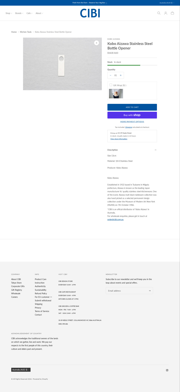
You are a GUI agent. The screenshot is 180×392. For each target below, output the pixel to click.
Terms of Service (42, 311)
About (38, 13)
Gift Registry (16, 290)
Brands (18, 13)
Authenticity (40, 286)
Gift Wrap (119, 85)
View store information (118, 139)
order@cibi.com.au (115, 219)
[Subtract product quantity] (110, 75)
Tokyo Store (16, 283)
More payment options (132, 121)
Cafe (29, 13)
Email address (114, 287)
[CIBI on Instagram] (167, 370)
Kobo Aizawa (113, 39)
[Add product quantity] (121, 75)
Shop (8, 13)
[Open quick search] (159, 13)
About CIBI (16, 279)
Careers (14, 297)
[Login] (166, 13)
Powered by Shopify (40, 379)
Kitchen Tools (26, 32)
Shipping (128, 127)
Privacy (38, 307)
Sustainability (40, 290)
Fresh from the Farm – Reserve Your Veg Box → (90, 3)
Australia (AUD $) (166, 3)
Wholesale (15, 293)
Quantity (111, 69)
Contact (38, 315)
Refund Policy (41, 293)
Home (14, 32)
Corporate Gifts (18, 286)
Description (112, 150)
